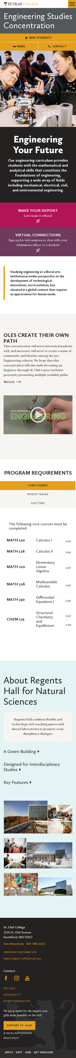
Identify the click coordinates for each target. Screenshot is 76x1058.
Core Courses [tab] (44, 485)
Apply (9, 1052)
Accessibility (12, 994)
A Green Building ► (22, 751)
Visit (19, 1052)
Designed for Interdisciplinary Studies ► (32, 767)
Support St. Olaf (19, 1025)
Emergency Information (20, 952)
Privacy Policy (11, 1038)
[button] (26, 817)
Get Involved (43, 1052)
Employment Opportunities (22, 958)
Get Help (9, 988)
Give (28, 1052)
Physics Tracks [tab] (44, 494)
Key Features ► (18, 782)
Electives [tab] (44, 503)
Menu (21, 46)
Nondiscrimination (17, 1001)
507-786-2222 (35, 944)
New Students (40, 37)
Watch (9, 382)
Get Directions (14, 944)
